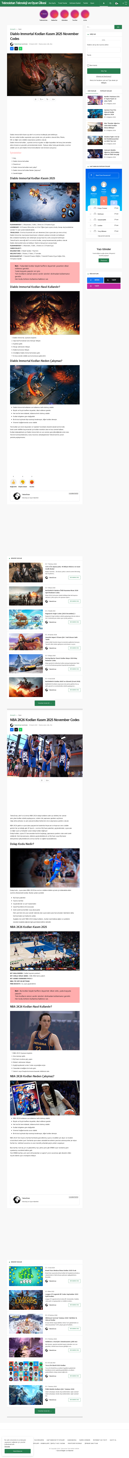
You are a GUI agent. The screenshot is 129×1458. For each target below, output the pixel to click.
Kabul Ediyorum (17, 1451)
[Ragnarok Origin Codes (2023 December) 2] (26, 619)
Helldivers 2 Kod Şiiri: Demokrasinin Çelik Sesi (61, 1342)
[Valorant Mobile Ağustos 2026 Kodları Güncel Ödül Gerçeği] (95, 153)
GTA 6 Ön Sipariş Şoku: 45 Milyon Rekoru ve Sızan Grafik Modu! (62, 568)
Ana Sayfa (52, 3)
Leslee (100, 225)
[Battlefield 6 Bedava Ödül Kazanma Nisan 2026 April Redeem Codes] (26, 595)
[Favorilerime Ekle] (36, 99)
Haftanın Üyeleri (75, 3)
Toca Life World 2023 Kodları (55, 1365)
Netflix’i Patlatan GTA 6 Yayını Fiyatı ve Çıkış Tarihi (111, 99)
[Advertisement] (45, 117)
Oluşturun (104, 260)
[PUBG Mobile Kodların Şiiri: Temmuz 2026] (26, 1395)
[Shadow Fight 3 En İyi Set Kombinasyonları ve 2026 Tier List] (95, 140)
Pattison (94, 194)
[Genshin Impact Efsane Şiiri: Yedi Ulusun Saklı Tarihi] (26, 641)
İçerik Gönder (84, 1440)
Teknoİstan (17, 44)
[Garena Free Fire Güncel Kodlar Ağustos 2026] (95, 113)
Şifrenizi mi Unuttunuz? (103, 76)
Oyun (92, 3)
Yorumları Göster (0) (44, 703)
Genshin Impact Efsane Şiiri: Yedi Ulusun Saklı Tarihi (61, 638)
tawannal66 (113, 196)
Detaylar (7, 1446)
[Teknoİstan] (17, 496)
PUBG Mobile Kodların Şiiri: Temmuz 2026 (59, 1389)
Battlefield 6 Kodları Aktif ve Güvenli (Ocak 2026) (62, 681)
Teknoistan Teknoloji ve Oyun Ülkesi (24, 3)
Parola (89, 55)
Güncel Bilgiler (61, 1451)
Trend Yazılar (62, 3)
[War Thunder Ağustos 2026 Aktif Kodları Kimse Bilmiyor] (95, 127)
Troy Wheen (102, 231)
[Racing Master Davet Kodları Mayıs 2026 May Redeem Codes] (26, 663)
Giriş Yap (126, 3)
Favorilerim (39, 1440)
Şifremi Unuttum (91, 1443)
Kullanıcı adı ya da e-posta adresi (97, 45)
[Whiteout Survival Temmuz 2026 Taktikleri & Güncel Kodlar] (26, 1324)
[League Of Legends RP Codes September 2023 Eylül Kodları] (26, 1300)
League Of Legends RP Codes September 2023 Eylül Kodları (61, 1295)
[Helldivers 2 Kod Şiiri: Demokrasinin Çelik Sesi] (26, 1347)
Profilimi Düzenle (75, 1443)
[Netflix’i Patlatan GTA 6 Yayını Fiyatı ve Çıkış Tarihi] (95, 100)
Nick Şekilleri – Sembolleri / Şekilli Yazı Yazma (47, 1443)
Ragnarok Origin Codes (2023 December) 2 (60, 613)
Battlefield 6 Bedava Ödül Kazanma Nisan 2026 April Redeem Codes (61, 591)
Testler (85, 3)
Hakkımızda (72, 1440)
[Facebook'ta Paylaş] (12, 48)
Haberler (70, 1451)
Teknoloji (52, 9)
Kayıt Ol (113, 1440)
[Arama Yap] (110, 3)
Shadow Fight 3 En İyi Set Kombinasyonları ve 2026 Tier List (111, 139)
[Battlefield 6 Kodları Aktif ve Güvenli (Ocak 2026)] (26, 687)
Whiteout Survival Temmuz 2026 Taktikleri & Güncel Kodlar (61, 1319)
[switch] (117, 3)
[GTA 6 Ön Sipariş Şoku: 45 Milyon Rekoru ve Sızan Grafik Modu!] (26, 572)
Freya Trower (103, 191)
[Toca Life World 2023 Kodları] (26, 1371)
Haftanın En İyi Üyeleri (56, 1440)
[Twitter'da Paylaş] (16, 48)
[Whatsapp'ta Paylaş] (20, 48)
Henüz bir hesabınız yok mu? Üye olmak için (104, 81)
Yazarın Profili (73, 493)
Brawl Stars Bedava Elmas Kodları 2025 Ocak (60, 1270)
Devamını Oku (74, 578)
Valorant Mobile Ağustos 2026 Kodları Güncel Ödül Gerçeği (111, 152)
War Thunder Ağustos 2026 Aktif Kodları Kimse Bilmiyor (112, 125)
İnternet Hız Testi (100, 1440)
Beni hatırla (93, 65)
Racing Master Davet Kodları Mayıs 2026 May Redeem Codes (61, 659)
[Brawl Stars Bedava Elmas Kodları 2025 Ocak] (26, 1276)
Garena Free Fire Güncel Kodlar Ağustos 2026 (110, 112)
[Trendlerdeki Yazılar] (103, 3)
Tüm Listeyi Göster (104, 236)
